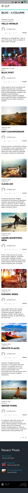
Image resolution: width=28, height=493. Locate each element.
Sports (4, 129)
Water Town (9, 405)
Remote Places (10, 348)
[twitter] (16, 2)
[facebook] (13, 2)
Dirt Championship (12, 131)
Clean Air (7, 184)
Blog (3, 70)
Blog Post (7, 72)
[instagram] (19, 2)
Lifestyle (4, 181)
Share (24, 32)
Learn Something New (11, 239)
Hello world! (9, 23)
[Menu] (25, 2)
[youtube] (22, 2)
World (4, 403)
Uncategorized (7, 21)
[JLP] (5, 7)
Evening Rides (9, 294)
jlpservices (11, 29)
